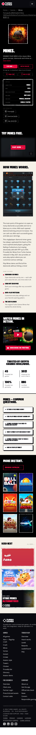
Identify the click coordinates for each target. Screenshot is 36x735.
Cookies (20, 718)
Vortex (5, 651)
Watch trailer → (26, 66)
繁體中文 (6, 17)
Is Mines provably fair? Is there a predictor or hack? (16, 440)
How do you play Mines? (14, 447)
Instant (5, 654)
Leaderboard (26, 649)
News (23, 693)
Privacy (12, 718)
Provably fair (7, 669)
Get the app (26, 687)
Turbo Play (11, 74)
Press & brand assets (10, 693)
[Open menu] (32, 4)
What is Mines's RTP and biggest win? (18, 432)
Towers (5, 663)
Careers (24, 696)
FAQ (23, 652)
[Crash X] (26, 523)
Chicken (6, 666)
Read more (7, 61)
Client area (7, 687)
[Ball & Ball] (10, 482)
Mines (5, 648)
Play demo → (10, 66)
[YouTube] (12, 724)
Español (9, 15)
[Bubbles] (26, 482)
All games (6, 637)
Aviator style (7, 660)
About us (25, 684)
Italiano (14, 15)
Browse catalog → (13, 468)
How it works (26, 640)
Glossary (6, 672)
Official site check (28, 690)
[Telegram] (16, 724)
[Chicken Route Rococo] (10, 523)
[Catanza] (10, 503)
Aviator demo (8, 676)
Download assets (12, 116)
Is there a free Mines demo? (15, 409)
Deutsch (26, 15)
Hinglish (17, 13)
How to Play (26, 74)
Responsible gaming (10, 720)
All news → (30, 544)
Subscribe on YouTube (19, 348)
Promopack (10, 111)
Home (5, 10)
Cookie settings (25, 720)
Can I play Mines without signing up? (18, 416)
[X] (4, 724)
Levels (24, 643)
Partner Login (8, 690)
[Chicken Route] (26, 503)
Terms (5, 718)
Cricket (5, 657)
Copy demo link (12, 121)
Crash (5, 645)
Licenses (28, 718)
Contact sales (8, 696)
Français (20, 15)
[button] (18, 147)
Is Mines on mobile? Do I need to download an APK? (15, 424)
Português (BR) (8, 13)
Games (12, 10)
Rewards (25, 646)
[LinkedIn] (8, 724)
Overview (25, 637)
